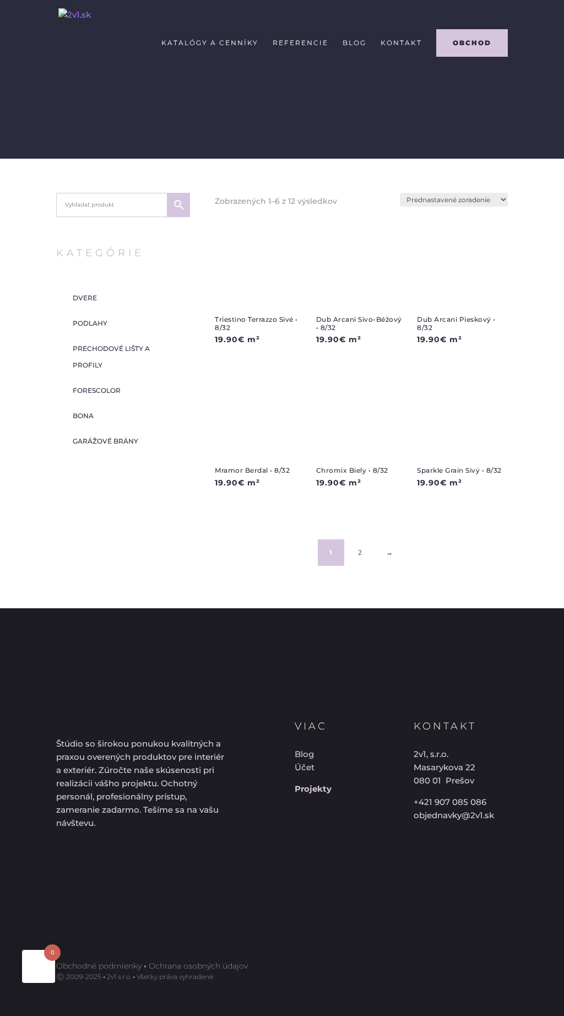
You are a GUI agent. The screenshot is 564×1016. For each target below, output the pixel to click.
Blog (354, 43)
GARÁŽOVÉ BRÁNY (105, 441)
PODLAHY (90, 323)
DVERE (85, 298)
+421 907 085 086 (450, 802)
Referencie (300, 43)
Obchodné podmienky (99, 966)
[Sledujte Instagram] (101, 860)
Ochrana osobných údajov (198, 966)
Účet (304, 767)
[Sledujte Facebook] (61, 860)
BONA (83, 416)
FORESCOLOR (97, 390)
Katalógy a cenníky (209, 43)
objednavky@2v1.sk (454, 815)
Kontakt (401, 43)
